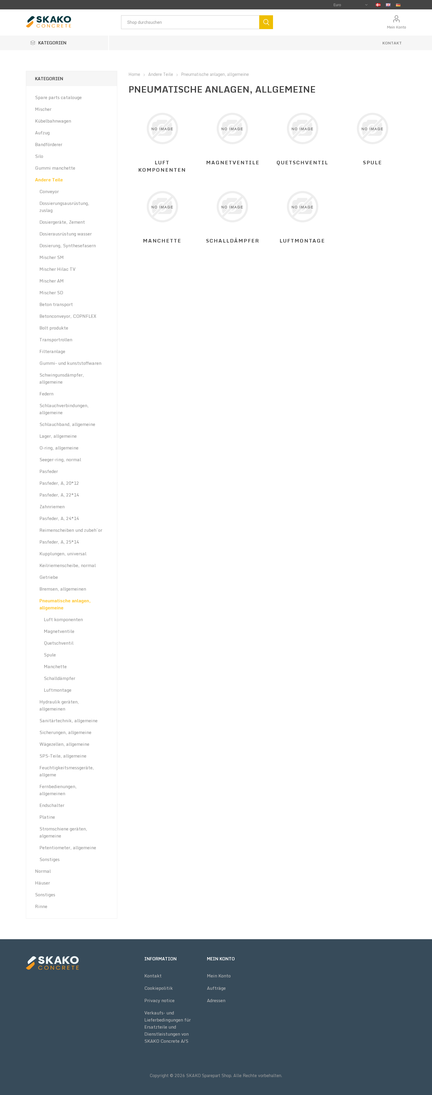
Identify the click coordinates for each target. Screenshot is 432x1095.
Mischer (43, 109)
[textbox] (190, 22)
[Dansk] (378, 4)
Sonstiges (49, 859)
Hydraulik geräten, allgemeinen (59, 705)
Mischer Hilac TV (57, 269)
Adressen (216, 1000)
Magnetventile (232, 162)
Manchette (162, 241)
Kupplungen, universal (62, 553)
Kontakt (392, 43)
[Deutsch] (398, 4)
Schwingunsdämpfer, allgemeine (61, 378)
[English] (388, 4)
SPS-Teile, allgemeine (62, 755)
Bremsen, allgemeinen (62, 588)
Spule (372, 162)
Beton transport (56, 304)
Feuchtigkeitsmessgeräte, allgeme (66, 771)
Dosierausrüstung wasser (65, 233)
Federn (46, 393)
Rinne (41, 906)
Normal (43, 871)
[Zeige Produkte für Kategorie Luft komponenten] (162, 128)
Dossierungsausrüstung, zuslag (64, 207)
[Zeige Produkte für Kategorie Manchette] (162, 206)
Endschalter (51, 805)
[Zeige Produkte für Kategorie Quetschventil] (302, 128)
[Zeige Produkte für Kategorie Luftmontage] (302, 206)
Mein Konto (396, 27)
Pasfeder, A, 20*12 (59, 483)
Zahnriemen (52, 506)
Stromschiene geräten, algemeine (63, 832)
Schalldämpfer (232, 241)
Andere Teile (49, 179)
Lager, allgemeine (58, 435)
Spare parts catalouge (58, 97)
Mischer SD (51, 292)
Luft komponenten (162, 166)
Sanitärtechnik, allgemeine (68, 720)
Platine (47, 816)
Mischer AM (51, 280)
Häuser (42, 882)
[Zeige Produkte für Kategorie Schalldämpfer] (232, 206)
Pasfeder (48, 471)
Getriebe (48, 577)
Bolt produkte (53, 327)
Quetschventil (302, 162)
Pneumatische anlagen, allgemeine (65, 604)
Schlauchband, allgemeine (67, 424)
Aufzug (42, 132)
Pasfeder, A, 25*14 (59, 541)
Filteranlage (52, 351)
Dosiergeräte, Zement (62, 221)
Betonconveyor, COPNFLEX (67, 316)
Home (134, 74)
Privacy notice (159, 1000)
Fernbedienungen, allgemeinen (58, 790)
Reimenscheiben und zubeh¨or (70, 530)
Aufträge (216, 988)
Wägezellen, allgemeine (64, 744)
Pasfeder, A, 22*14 (59, 494)
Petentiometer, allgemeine (67, 847)
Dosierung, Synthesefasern (67, 245)
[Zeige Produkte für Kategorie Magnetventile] (232, 128)
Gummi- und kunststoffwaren (70, 363)
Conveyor (49, 191)
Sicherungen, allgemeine (65, 732)
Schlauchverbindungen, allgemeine (64, 409)
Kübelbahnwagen (53, 120)
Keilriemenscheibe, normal (67, 565)
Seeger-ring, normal (60, 459)
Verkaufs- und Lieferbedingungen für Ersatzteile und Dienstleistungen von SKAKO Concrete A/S (167, 1026)
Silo (39, 156)
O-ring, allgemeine (58, 447)
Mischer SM (51, 257)
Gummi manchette (55, 167)
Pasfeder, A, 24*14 (59, 518)
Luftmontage (302, 241)
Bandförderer (48, 144)
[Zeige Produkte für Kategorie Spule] (372, 128)
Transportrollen (55, 339)
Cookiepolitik (158, 988)
